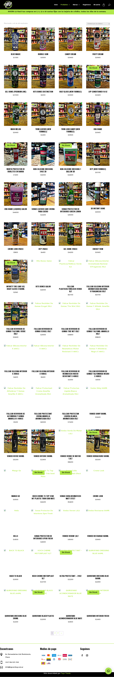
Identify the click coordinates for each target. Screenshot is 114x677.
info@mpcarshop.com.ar (14, 667)
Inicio (56, 5)
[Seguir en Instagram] (87, 655)
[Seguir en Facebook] (82, 655)
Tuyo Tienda (65, 673)
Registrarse (87, 5)
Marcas (75, 5)
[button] (108, 671)
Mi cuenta (97, 5)
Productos (64, 5)
